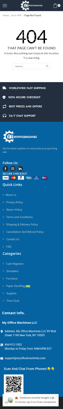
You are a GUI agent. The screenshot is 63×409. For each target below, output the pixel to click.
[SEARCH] (47, 66)
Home (6, 15)
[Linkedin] (20, 168)
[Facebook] (5, 168)
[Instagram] (13, 168)
